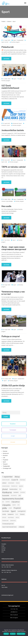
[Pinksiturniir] (14, 31)
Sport (14, 40)
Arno (2, 552)
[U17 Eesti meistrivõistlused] (14, 70)
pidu (4, 508)
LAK (4, 457)
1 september (7, 476)
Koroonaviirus (14, 495)
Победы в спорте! (10, 336)
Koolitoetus (22, 492)
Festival (5, 451)
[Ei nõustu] (26, 632)
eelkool (4, 483)
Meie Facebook (14, 614)
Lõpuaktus (15, 502)
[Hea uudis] (14, 192)
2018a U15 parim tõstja (13, 385)
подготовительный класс (9, 527)
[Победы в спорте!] (14, 321)
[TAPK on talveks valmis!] (14, 151)
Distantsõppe (22, 479)
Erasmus (17, 482)
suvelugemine (21, 511)
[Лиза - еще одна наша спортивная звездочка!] (14, 230)
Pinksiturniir (7, 47)
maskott (14, 504)
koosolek (5, 495)
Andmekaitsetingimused (7, 595)
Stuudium (13, 424)
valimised (4, 517)
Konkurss (3, 125)
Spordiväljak (9, 201)
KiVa (20, 489)
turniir (6, 42)
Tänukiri (5, 464)
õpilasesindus (13, 520)
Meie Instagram (14, 617)
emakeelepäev (11, 482)
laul (3, 501)
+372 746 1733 (14, 609)
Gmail (2, 546)
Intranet (12, 442)
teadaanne (11, 514)
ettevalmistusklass (5, 486)
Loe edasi (6, 58)
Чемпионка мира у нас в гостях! (13, 292)
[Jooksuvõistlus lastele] (14, 115)
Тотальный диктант (8, 524)
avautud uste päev (5, 479)
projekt (10, 508)
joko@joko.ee (14, 612)
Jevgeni (17, 42)
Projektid (5, 460)
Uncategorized (7, 468)
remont (3, 201)
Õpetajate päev (5, 520)
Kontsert (5, 455)
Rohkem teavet (21, 633)
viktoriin (17, 517)
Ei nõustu (13, 633)
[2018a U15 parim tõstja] (14, 365)
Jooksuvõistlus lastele (12, 130)
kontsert (16, 492)
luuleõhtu (8, 501)
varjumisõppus (11, 517)
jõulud (5, 489)
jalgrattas (21, 486)
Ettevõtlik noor (14, 486)
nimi (18, 504)
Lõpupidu (6, 505)
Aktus (17, 476)
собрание (21, 527)
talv (6, 162)
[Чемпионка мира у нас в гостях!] (14, 276)
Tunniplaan (12, 430)
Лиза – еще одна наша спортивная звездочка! (13, 248)
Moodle (3, 550)
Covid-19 (14, 480)
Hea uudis (6, 206)
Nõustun (6, 633)
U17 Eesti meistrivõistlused (10, 86)
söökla (4, 514)
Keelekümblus (13, 489)
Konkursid (15, 123)
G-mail (13, 436)
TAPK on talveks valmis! (13, 167)
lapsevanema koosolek (12, 498)
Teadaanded (20, 40)
